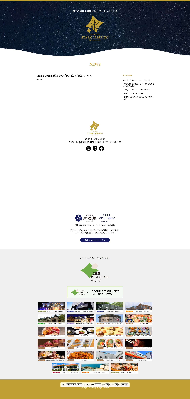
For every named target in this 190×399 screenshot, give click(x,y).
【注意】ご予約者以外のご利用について (136, 90)
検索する (124, 385)
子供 (112, 385)
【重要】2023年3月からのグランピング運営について (64, 75)
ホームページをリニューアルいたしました (137, 80)
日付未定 (87, 385)
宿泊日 (64, 385)
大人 (103, 385)
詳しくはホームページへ (95, 240)
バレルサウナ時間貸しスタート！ (134, 93)
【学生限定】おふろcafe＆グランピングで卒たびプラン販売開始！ (138, 85)
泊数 (92, 385)
